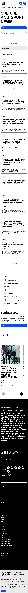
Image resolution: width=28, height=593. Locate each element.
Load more (14, 263)
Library (2, 557)
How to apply (3, 489)
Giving (2, 521)
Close (3, 590)
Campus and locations (5, 541)
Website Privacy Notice (16, 587)
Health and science (12, 290)
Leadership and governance (6, 545)
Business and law (12, 280)
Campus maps (4, 495)
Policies (2, 559)
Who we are (3, 529)
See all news (6, 28)
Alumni (2, 519)
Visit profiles (6, 325)
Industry (2, 507)
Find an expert (4, 505)
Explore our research (8, 33)
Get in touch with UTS (7, 462)
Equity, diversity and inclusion (7, 539)
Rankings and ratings (5, 543)
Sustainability (4, 535)
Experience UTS (4, 515)
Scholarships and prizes (6, 491)
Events (2, 513)
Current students (4, 553)
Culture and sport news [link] (17, 7)
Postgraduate (3, 487)
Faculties (3, 531)
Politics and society (12, 293)
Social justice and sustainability (15, 296)
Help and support (4, 555)
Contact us (3, 566)
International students (5, 493)
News (2, 511)
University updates (12, 303)
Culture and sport (11, 286)
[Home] (2, 7)
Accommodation (4, 497)
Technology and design (13, 300)
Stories (2, 517)
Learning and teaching (5, 533)
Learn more (7, 387)
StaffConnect (3, 561)
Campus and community (13, 283)
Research (3, 509)
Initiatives (3, 537)
